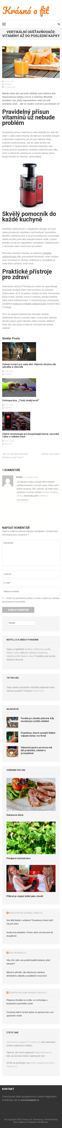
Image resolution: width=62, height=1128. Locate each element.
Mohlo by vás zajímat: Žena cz (25, 913)
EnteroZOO (37, 690)
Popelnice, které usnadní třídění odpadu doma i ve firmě (38, 734)
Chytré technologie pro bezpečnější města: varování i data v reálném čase (30, 435)
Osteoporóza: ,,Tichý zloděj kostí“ (20, 400)
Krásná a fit (27, 1119)
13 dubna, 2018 (31, 477)
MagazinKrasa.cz (42, 1052)
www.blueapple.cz (30, 1100)
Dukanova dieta (14, 815)
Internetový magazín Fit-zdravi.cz (23, 1042)
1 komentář (9, 87)
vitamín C (43, 495)
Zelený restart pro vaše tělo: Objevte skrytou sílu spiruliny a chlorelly (29, 365)
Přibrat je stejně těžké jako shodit (24, 896)
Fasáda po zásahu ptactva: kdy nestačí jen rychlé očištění (37, 720)
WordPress (42, 1122)
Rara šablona (20, 1122)
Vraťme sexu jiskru (50, 454)
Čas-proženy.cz (17, 953)
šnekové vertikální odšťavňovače (29, 303)
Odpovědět (23, 500)
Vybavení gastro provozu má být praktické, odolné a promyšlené (36, 750)
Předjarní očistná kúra (18, 858)
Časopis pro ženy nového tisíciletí (28, 993)
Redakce (8, 84)
